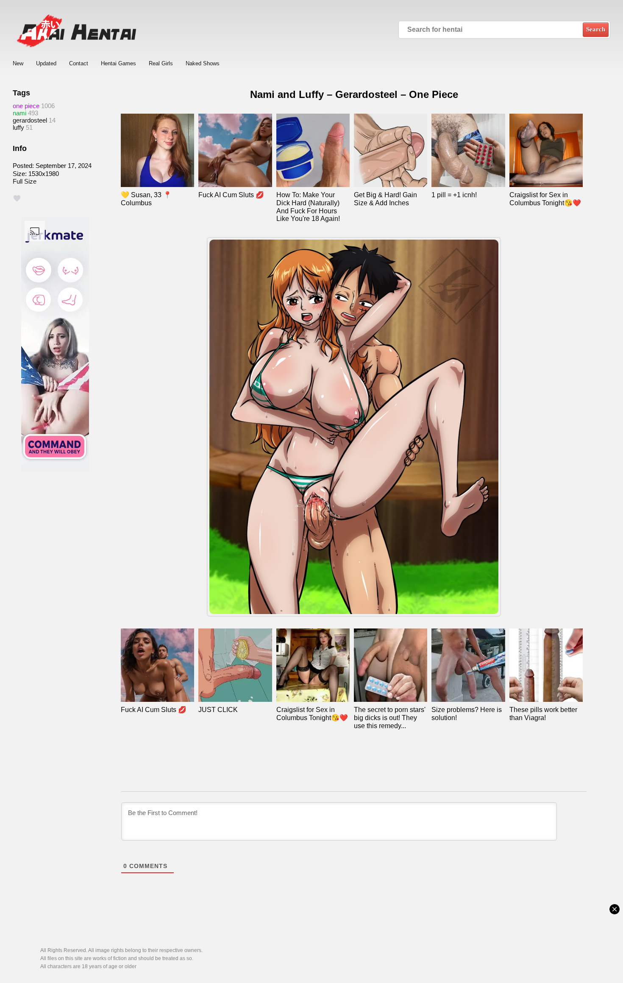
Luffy (18, 127)
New (18, 63)
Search (595, 29)
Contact (78, 63)
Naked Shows (203, 63)
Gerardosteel (30, 120)
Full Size (24, 181)
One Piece (26, 105)
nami (19, 113)
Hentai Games (118, 63)
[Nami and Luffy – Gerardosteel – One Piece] (354, 427)
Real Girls (161, 63)
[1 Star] (17, 198)
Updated (46, 63)
